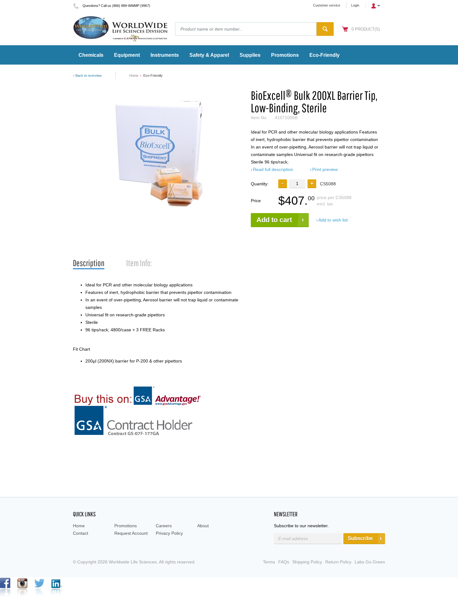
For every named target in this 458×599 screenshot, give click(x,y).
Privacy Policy (169, 533)
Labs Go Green (370, 561)
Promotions (125, 525)
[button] (312, 183)
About (203, 525)
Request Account (131, 533)
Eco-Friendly (153, 75)
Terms (269, 561)
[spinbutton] (297, 183)
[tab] (88, 263)
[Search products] (325, 29)
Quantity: (260, 183)
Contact (80, 533)
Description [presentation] (88, 263)
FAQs (283, 561)
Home (133, 75)
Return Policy (338, 561)
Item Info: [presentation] (139, 263)
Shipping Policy (307, 561)
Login (355, 5)
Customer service (326, 5)
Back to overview (88, 75)
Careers (164, 525)
